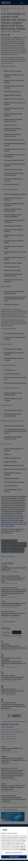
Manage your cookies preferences (14, 852)
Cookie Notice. (22, 849)
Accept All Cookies (14, 857)
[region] (14, 843)
